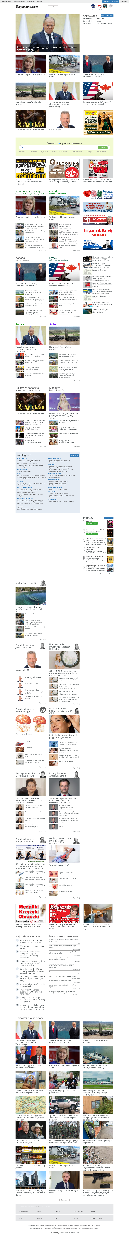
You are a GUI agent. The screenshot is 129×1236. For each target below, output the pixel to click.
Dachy (34, 489)
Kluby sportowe (62, 501)
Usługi (99, 21)
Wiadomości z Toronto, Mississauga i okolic (30, 194)
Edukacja (20, 481)
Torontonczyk (76, 949)
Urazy (20, 479)
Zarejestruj (123, 1)
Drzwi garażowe (60, 466)
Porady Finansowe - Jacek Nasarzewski (26, 646)
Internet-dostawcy (54, 477)
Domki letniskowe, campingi (57, 483)
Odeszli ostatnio (34, 390)
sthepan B (77, 961)
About (20, 1218)
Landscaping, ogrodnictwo (56, 469)
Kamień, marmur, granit (25, 491)
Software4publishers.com (69, 1233)
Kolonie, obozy (53, 481)
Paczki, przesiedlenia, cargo (57, 485)
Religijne (71, 501)
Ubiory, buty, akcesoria (63, 460)
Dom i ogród (52, 464)
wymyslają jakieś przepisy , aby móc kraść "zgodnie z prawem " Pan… (64, 940)
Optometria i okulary (37, 465)
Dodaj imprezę (109, 518)
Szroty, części (53, 495)
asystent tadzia (76, 978)
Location (52, 7)
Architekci (28, 489)
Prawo (19, 473)
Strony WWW (53, 475)
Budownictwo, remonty (25, 487)
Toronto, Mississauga (28, 191)
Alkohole (33, 508)
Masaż (35, 463)
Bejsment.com (6, 1)
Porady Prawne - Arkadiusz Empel (57, 774)
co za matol (77, 982)
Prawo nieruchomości (24, 477)
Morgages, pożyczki (37, 500)
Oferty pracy (87, 19)
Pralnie (69, 462)
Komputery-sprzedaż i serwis (67, 475)
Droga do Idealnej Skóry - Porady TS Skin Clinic (60, 711)
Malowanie (32, 492)
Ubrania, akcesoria (54, 458)
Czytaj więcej (42, 250)
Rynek (53, 258)
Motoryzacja (52, 491)
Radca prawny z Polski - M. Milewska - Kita (28, 774)
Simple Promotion (96, 1218)
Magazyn (54, 387)
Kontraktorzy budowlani (36, 494)
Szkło (35, 491)
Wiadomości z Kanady (23, 260)
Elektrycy (41, 489)
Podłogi (67, 468)
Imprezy (39, 1)
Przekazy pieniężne (24, 500)
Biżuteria (52, 460)
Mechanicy (52, 497)
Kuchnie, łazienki (23, 494)
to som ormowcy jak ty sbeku (57, 972)
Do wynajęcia (87, 21)
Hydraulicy (69, 466)
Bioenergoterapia (28, 460)
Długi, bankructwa (40, 475)
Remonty (20, 489)
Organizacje (52, 499)
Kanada (39, 1211)
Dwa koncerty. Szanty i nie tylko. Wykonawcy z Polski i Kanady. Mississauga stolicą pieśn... (96, 570)
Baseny (51, 466)
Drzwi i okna (69, 469)
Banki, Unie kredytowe (37, 502)
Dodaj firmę (74, 455)
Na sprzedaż (87, 23)
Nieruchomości (22, 469)
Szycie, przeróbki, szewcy (57, 462)
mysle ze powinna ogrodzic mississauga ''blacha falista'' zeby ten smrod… (63, 952)
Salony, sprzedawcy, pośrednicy (58, 493)
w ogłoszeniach (65, 144)
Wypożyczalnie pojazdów (66, 495)
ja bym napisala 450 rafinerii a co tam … (60, 980)
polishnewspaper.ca (33, 1225)
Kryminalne (35, 477)
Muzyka (42, 483)
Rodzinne (26, 479)
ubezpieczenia (101, 152)
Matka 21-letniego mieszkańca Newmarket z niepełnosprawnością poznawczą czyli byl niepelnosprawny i (61, 965)
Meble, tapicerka (62, 471)
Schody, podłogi (22, 492)
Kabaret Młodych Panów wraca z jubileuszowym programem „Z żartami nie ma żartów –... (96, 544)
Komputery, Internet (55, 473)
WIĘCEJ (20, 496)
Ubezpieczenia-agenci (36, 503)
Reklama (59, 489)
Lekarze (30, 467)
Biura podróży (64, 481)
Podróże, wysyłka (54, 479)
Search (102, 147)
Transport (60, 497)
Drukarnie (52, 489)
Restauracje (38, 509)
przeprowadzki (77, 152)
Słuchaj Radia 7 (93, 9)
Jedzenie (20, 506)
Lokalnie (57, 1211)
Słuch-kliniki (30, 462)
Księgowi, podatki (23, 503)
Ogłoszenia (110, 9)
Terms (57, 1218)
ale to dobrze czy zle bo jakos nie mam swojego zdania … (62, 946)
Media (65, 489)
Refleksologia (22, 467)
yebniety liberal (76, 988)
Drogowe (43, 477)
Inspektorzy (27, 471)
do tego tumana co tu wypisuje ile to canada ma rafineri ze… (62, 986)
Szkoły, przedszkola (24, 483)
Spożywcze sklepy (23, 508)
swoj (79, 943)
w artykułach (77, 144)
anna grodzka (76, 969)
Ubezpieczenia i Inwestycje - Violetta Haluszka (59, 647)
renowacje (23, 152)
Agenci (20, 471)
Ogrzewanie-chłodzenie (56, 468)
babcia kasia (77, 955)
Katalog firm (31, 1)
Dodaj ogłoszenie (107, 16)
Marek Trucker (76, 995)
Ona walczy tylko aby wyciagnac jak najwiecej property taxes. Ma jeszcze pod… (62, 992)
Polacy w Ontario (78, 1211)
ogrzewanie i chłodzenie (60, 152)
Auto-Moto (101, 19)
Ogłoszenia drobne (19, 1)
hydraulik (44, 152)
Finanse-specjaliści (23, 502)
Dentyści (37, 460)
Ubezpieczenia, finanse (25, 498)
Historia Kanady (23, 1211)
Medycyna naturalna (24, 465)
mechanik (34, 152)
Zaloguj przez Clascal (111, 1)
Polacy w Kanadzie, (22, 390)
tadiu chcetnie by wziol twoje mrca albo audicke (62, 976)
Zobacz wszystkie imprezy (106, 574)
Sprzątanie (52, 471)
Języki (29, 485)
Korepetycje (35, 483)
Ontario (53, 191)
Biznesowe (21, 475)
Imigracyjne (29, 475)
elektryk (89, 152)
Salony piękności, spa (24, 463)
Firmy (105, 9)
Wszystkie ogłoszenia (104, 23)
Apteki (20, 460)
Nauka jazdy (21, 485)
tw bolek (78, 973)
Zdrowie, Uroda (22, 458)
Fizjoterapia (21, 462)
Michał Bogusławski (26, 582)
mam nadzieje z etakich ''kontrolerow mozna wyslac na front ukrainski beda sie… (63, 958)
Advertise (39, 1218)
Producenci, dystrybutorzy (25, 509)
